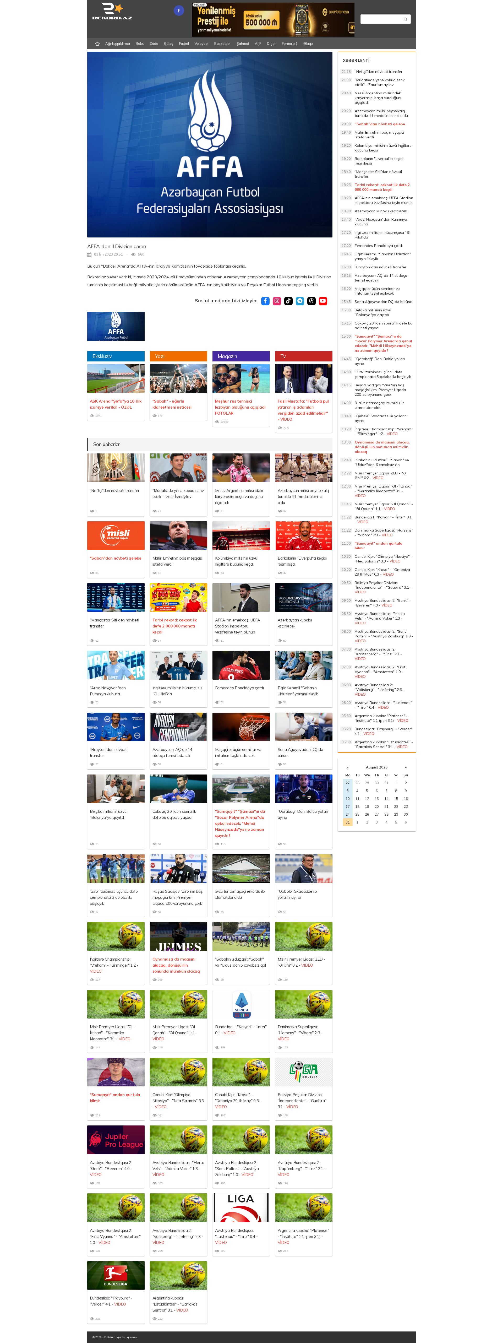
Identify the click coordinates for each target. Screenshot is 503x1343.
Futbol (184, 43)
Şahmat (243, 43)
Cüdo (154, 43)
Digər (271, 43)
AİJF (258, 43)
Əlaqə (308, 43)
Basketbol (222, 43)
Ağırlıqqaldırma (117, 43)
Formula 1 (290, 43)
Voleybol (202, 43)
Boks (140, 43)
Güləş (168, 43)
